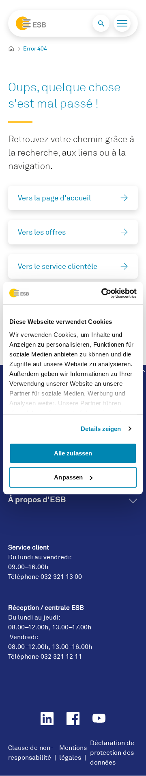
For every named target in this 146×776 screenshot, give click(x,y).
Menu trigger (122, 23)
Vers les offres (42, 232)
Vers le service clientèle (57, 266)
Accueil (14, 49)
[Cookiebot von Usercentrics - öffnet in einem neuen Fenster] (103, 293)
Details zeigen (101, 428)
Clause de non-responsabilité (30, 753)
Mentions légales (73, 753)
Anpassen (68, 477)
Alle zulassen (73, 453)
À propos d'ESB (37, 499)
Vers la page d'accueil (54, 197)
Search (101, 23)
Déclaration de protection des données (112, 753)
